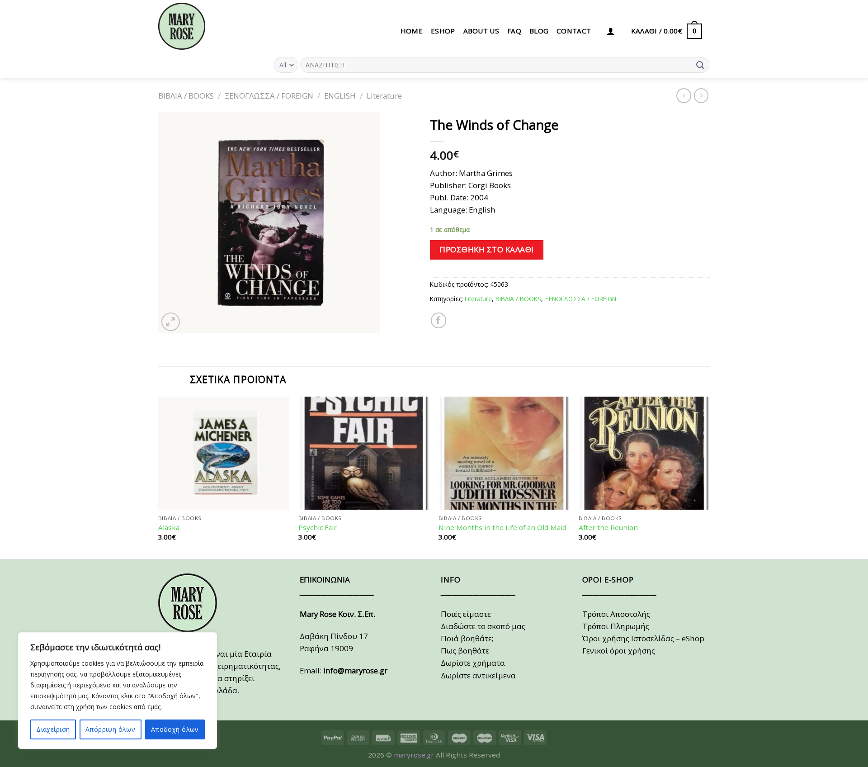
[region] (117, 690)
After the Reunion (608, 527)
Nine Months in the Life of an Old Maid (502, 527)
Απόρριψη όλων (110, 729)
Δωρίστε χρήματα (473, 663)
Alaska (168, 527)
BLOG (538, 30)
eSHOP (443, 30)
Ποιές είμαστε (466, 614)
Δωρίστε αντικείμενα (478, 675)
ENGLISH (340, 95)
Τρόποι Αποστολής (616, 614)
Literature (384, 95)
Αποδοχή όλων (175, 729)
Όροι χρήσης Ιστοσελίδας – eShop (643, 638)
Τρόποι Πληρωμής (615, 626)
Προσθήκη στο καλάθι (486, 249)
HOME (412, 30)
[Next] (709, 477)
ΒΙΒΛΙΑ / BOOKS (186, 95)
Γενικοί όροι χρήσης (618, 650)
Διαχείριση (53, 729)
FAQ (514, 30)
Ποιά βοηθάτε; (467, 638)
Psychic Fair (317, 527)
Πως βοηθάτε (465, 650)
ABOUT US (481, 30)
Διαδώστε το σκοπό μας (483, 626)
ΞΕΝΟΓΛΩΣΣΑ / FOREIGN (269, 95)
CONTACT (574, 30)
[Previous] (158, 477)
